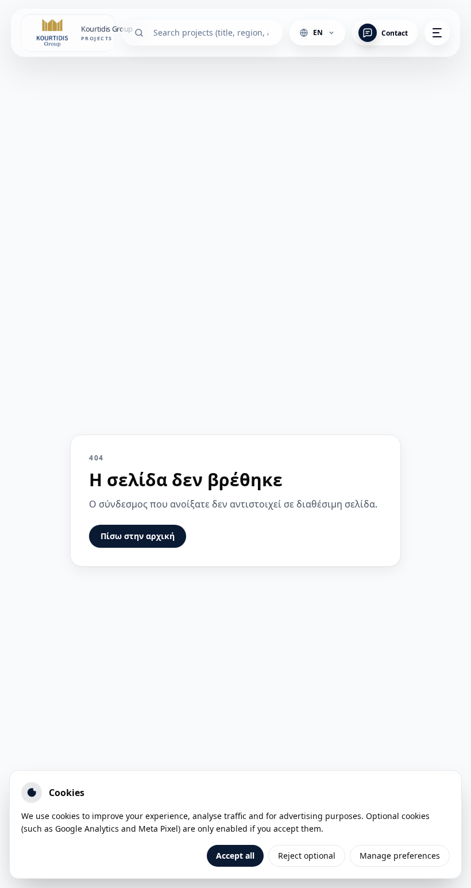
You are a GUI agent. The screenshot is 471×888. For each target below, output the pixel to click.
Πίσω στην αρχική (138, 536)
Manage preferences (400, 855)
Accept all (235, 855)
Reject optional (306, 855)
